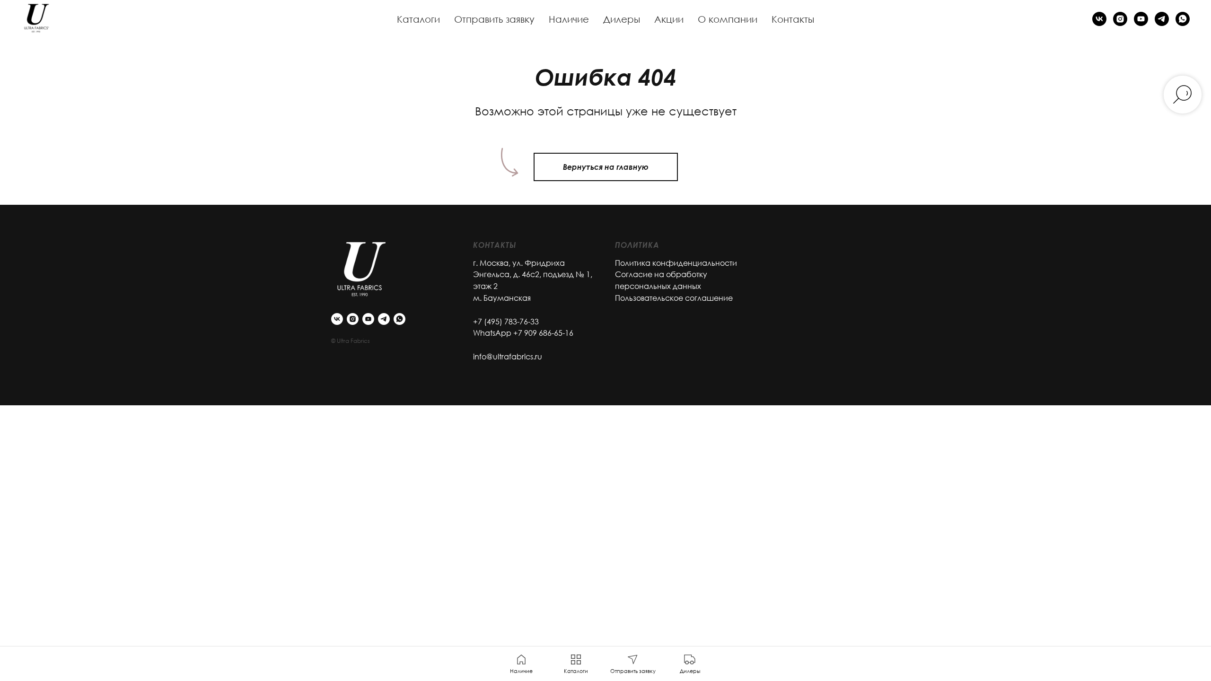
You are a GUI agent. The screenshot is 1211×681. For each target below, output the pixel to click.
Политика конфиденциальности (676, 263)
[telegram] (1162, 19)
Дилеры (621, 19)
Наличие (569, 19)
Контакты (793, 19)
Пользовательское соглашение (674, 298)
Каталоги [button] (418, 19)
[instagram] (1120, 19)
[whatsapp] (1183, 19)
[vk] (1099, 19)
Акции (669, 19)
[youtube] (1141, 19)
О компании (727, 19)
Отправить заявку (494, 19)
